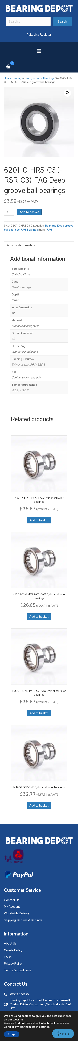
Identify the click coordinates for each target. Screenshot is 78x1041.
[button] (62, 21)
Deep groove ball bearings (39, 78)
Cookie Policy (13, 950)
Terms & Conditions (17, 970)
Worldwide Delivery (17, 913)
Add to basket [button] (39, 520)
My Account (12, 906)
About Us (10, 943)
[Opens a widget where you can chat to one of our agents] (63, 1034)
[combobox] (28, 21)
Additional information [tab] (21, 245)
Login (34, 34)
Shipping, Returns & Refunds (23, 920)
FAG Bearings (29, 229)
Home (7, 78)
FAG (49, 229)
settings (44, 1027)
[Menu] (39, 51)
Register (45, 34)
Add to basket (29, 212)
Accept (11, 1034)
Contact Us (11, 900)
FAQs (8, 957)
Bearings (18, 78)
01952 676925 (19, 994)
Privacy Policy (13, 963)
